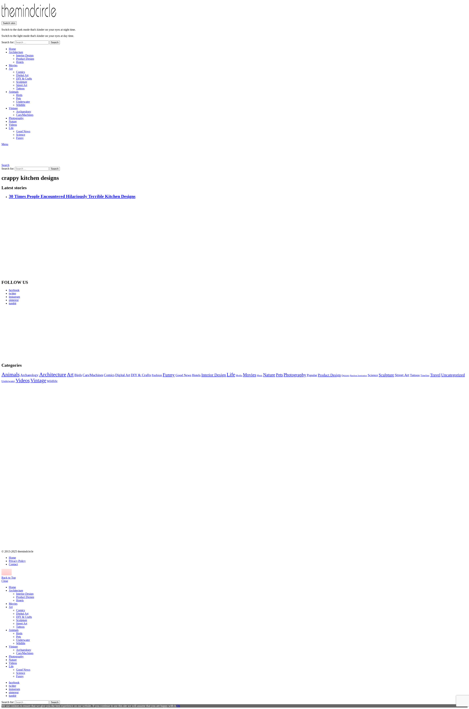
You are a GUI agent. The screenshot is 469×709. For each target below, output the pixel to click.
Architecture (16, 52)
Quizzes (345, 375)
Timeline (424, 375)
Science (20, 134)
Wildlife (20, 105)
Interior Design (25, 55)
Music (259, 375)
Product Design (25, 58)
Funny (20, 138)
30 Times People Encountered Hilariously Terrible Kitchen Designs (72, 196)
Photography (16, 118)
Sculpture (21, 81)
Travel (435, 375)
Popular (312, 375)
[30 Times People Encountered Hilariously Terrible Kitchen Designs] (238, 239)
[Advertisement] (35, 333)
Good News (23, 131)
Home (12, 48)
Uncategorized (453, 375)
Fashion (157, 375)
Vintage (13, 108)
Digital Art (22, 75)
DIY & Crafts (24, 78)
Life (11, 128)
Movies (13, 65)
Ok (178, 705)
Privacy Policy (17, 561)
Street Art (21, 85)
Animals (14, 91)
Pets (18, 98)
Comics (20, 72)
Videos (13, 124)
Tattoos (20, 88)
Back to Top (8, 577)
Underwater (23, 101)
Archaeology (23, 111)
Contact (13, 564)
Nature (13, 121)
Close (4, 580)
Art (11, 68)
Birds (19, 95)
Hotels (20, 62)
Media (239, 375)
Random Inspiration (358, 376)
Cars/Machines (24, 114)
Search (54, 42)
